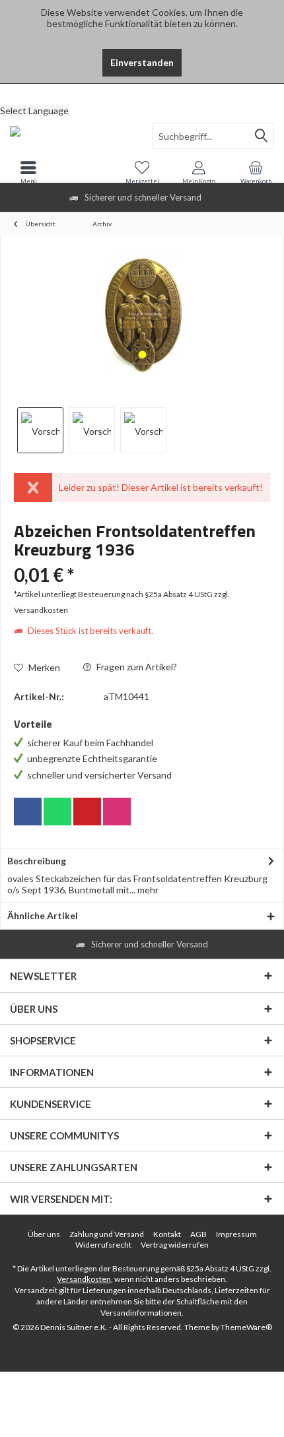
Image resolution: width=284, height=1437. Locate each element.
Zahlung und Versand (106, 1234)
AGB (198, 1234)
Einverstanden (142, 62)
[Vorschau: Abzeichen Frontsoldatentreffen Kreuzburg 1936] (40, 430)
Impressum (236, 1234)
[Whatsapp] (57, 811)
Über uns (44, 1234)
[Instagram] (117, 811)
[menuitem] (142, 94)
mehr (147, 889)
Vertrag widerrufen (175, 1245)
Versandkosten (84, 1279)
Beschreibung (36, 860)
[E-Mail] (87, 811)
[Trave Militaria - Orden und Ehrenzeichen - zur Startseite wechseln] (71, 136)
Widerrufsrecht (103, 1245)
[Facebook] (28, 811)
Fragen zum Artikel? (135, 666)
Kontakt (167, 1234)
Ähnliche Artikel (42, 915)
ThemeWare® (246, 1327)
